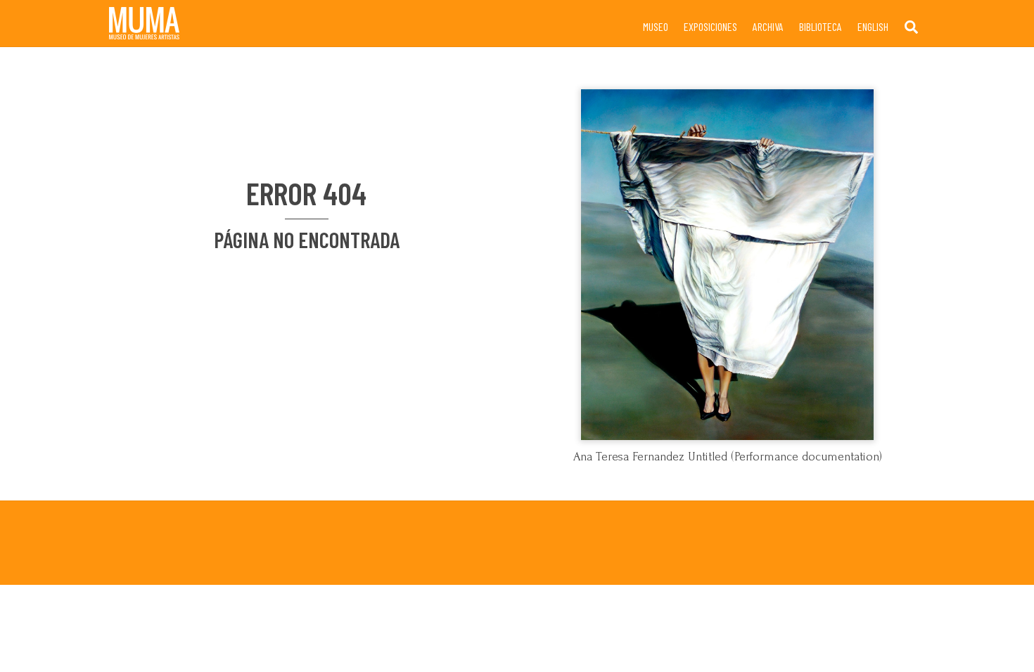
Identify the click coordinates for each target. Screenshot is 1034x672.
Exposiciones (710, 26)
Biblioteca (820, 26)
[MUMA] (144, 32)
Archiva (768, 26)
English (872, 26)
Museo (655, 26)
